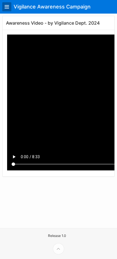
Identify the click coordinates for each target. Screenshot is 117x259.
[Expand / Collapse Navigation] (6, 6)
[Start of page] (58, 248)
